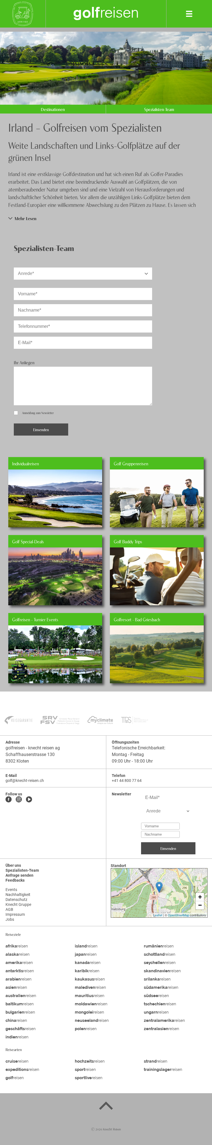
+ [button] (200, 896)
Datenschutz (16, 899)
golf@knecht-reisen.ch (25, 780)
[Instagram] (19, 799)
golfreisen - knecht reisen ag (33, 747)
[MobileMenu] (189, 14)
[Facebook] (9, 799)
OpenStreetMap (178, 915)
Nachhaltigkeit (18, 894)
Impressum (15, 914)
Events (11, 889)
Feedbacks (15, 880)
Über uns (13, 865)
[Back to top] (106, 1106)
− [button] (200, 905)
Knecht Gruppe (18, 904)
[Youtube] (29, 799)
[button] (106, 218)
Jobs (10, 919)
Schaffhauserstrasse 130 (30, 754)
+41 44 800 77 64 (127, 780)
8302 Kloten (17, 761)
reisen (106, 13)
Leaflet (157, 915)
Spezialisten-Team (159, 109)
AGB (9, 909)
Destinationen (53, 109)
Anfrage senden (19, 875)
